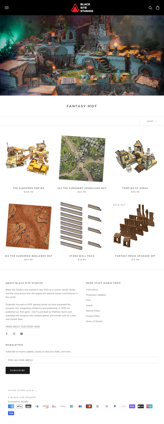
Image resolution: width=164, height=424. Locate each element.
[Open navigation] (7, 7)
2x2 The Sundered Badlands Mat (29, 256)
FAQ (88, 300)
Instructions (92, 289)
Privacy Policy (93, 316)
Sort (151, 121)
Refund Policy (93, 310)
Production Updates (96, 294)
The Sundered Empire (28, 188)
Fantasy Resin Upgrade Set (135, 256)
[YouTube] (21, 333)
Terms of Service (94, 321)
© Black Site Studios (22, 397)
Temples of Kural (135, 188)
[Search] (150, 7)
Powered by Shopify (18, 401)
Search (89, 305)
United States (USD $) (21, 390)
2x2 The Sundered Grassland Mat (82, 188)
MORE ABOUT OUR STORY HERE (23, 326)
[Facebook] (7, 333)
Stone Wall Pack (82, 256)
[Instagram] (14, 333)
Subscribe (17, 370)
